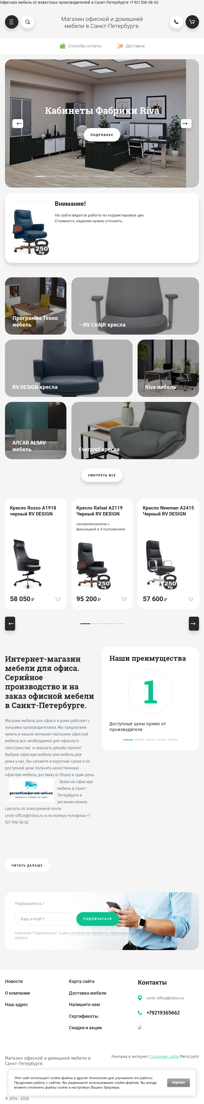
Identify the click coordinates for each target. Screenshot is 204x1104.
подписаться (97, 919)
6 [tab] (97, 176)
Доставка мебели (87, 993)
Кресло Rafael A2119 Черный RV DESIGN (99, 511)
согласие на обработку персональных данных (74, 935)
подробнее (102, 135)
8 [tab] (119, 176)
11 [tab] (152, 176)
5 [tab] (85, 176)
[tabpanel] (102, 123)
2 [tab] (52, 176)
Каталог (11, 22)
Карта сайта (82, 981)
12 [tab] (164, 176)
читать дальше (27, 865)
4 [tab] (74, 176)
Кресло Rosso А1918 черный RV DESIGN (33, 511)
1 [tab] (41, 176)
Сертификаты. (84, 1016)
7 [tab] (108, 176)
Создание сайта (164, 1056)
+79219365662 (163, 1013)
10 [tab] (141, 176)
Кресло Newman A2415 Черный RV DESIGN (168, 511)
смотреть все (102, 475)
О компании (17, 993)
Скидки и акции (85, 1027)
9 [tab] (130, 176)
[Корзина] (192, 22)
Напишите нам (84, 1004)
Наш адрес (16, 1004)
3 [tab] (63, 176)
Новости (14, 981)
